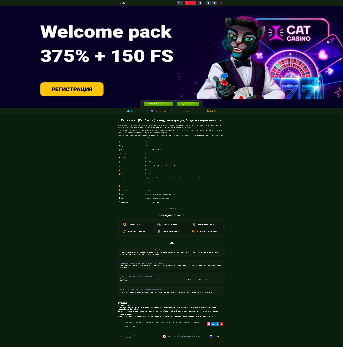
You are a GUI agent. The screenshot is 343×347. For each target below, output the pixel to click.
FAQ (133, 326)
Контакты (149, 322)
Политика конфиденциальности (131, 322)
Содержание (124, 326)
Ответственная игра (163, 322)
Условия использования (181, 322)
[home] (122, 3)
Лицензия (195, 322)
